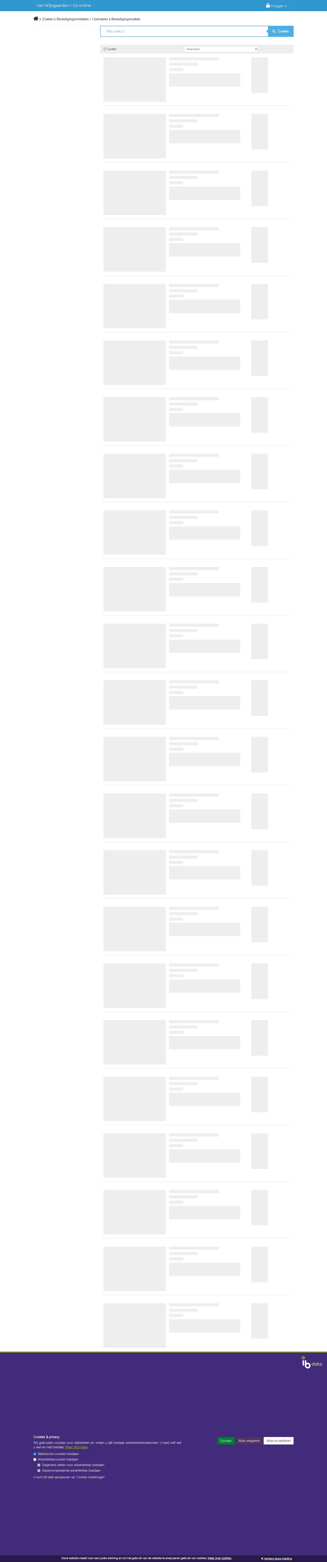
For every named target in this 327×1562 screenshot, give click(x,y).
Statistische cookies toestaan (58, 1454)
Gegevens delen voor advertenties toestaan (73, 1465)
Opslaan (226, 1441)
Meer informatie (76, 1447)
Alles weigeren (249, 1441)
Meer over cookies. (220, 1558)
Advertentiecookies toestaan (58, 1459)
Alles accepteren (278, 1441)
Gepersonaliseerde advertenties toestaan (71, 1470)
